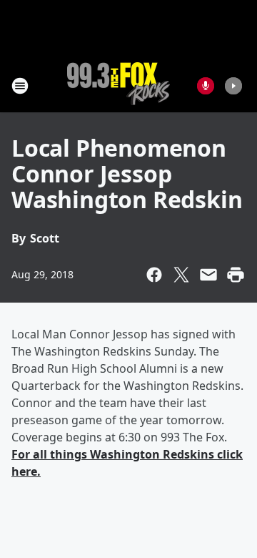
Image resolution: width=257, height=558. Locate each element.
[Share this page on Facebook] (154, 275)
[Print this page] (236, 275)
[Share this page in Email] (208, 275)
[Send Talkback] (205, 85)
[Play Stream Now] (233, 85)
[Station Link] (118, 85)
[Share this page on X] (181, 275)
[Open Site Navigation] (20, 85)
